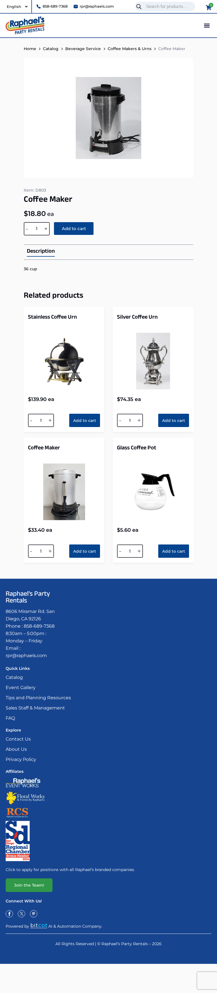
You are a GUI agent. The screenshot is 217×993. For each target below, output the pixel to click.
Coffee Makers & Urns (129, 48)
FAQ (10, 718)
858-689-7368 (39, 626)
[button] (206, 25)
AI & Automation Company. (75, 926)
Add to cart (74, 228)
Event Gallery (21, 687)
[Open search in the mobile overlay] (167, 6)
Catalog (50, 48)
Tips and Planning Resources (38, 697)
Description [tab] (41, 252)
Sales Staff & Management (35, 708)
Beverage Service (83, 48)
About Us (16, 749)
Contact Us (18, 739)
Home (30, 48)
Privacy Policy (21, 759)
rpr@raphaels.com (26, 655)
